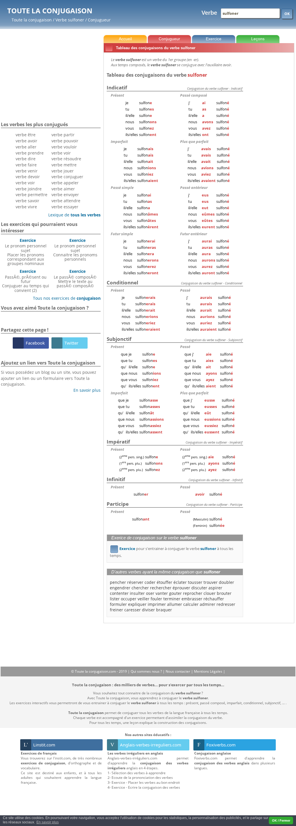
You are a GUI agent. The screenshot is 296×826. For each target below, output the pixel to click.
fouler (156, 598)
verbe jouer (62, 171)
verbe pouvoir (64, 141)
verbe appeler (65, 182)
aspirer (215, 587)
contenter (119, 593)
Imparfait (119, 141)
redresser (226, 604)
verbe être (26, 134)
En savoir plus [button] (47, 822)
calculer (191, 604)
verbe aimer (63, 189)
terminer (171, 598)
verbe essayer (64, 206)
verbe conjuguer (67, 176)
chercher (140, 587)
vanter (162, 593)
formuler (118, 604)
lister (115, 598)
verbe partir (63, 134)
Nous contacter (178, 671)
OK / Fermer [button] (281, 820)
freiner (116, 609)
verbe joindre (29, 189)
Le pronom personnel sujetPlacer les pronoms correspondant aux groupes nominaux (26, 252)
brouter (224, 593)
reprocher (192, 593)
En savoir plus (85, 390)
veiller (143, 598)
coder (150, 582)
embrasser (192, 598)
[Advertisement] (269, 141)
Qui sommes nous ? (147, 671)
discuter (199, 587)
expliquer (137, 604)
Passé (185, 290)
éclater (180, 582)
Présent (117, 95)
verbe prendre (30, 153)
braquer (164, 609)
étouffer (164, 582)
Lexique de (72, 215)
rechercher (160, 587)
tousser (195, 582)
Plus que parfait (194, 141)
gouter (175, 593)
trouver (211, 582)
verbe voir (25, 182)
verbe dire (26, 158)
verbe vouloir (64, 147)
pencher (118, 582)
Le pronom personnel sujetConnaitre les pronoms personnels (75, 250)
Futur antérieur (193, 233)
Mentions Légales (208, 671)
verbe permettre (31, 194)
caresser (132, 609)
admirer (207, 604)
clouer (210, 593)
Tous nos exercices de (65, 298)
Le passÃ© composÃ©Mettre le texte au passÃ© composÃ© (75, 278)
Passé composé (193, 95)
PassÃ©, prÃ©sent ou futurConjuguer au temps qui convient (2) (25, 280)
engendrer (120, 587)
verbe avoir (26, 141)
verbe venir (27, 171)
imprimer (157, 604)
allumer (174, 604)
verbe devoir (28, 176)
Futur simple (122, 233)
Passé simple (122, 187)
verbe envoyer (65, 194)
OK (287, 13)
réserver (135, 582)
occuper (128, 598)
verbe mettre (64, 165)
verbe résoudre (66, 158)
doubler (226, 582)
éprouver (181, 587)
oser (150, 593)
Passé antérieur (194, 187)
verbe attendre (65, 200)
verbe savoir (27, 200)
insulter (137, 593)
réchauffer (214, 598)
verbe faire (26, 165)
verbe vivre (26, 206)
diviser (148, 609)
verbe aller (26, 147)
